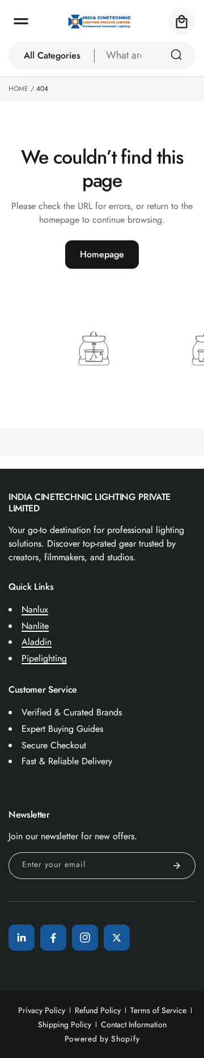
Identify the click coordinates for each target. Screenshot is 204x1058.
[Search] (176, 54)
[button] (20, 21)
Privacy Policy (41, 1010)
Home (18, 89)
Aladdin (37, 641)
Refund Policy (98, 1010)
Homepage (102, 254)
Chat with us (179, 1033)
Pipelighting (44, 658)
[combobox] (145, 55)
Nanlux (35, 609)
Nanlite (35, 625)
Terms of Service (158, 1010)
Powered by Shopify (102, 1038)
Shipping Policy (64, 1024)
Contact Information (134, 1024)
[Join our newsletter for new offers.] (176, 865)
